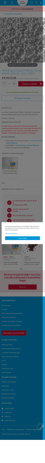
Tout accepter (22, 238)
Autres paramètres (11, 234)
